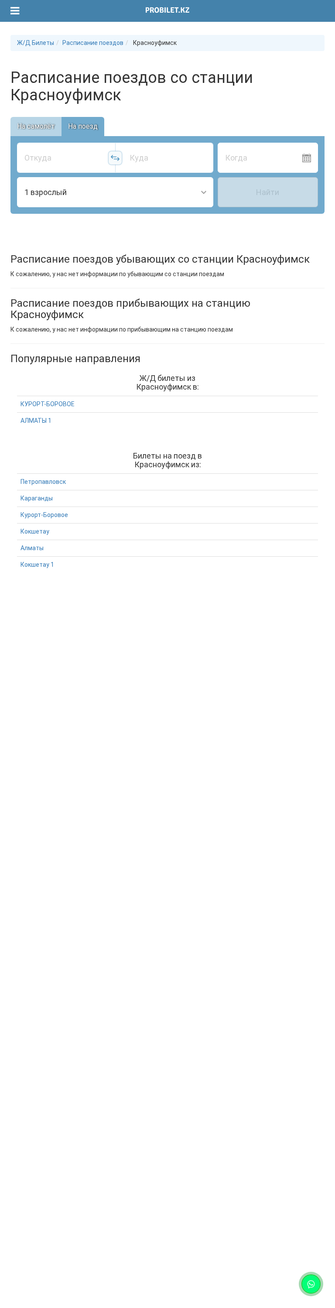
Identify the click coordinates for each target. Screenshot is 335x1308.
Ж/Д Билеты (35, 42)
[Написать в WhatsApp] (311, 1284)
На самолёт (36, 126)
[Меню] (15, 11)
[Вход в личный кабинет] (314, 11)
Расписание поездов (92, 42)
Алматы (32, 547)
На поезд (83, 126)
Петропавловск (43, 481)
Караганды (37, 498)
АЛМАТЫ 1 (36, 420)
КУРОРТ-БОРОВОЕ (48, 404)
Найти (267, 192)
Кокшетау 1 (37, 564)
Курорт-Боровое (44, 514)
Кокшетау (35, 531)
